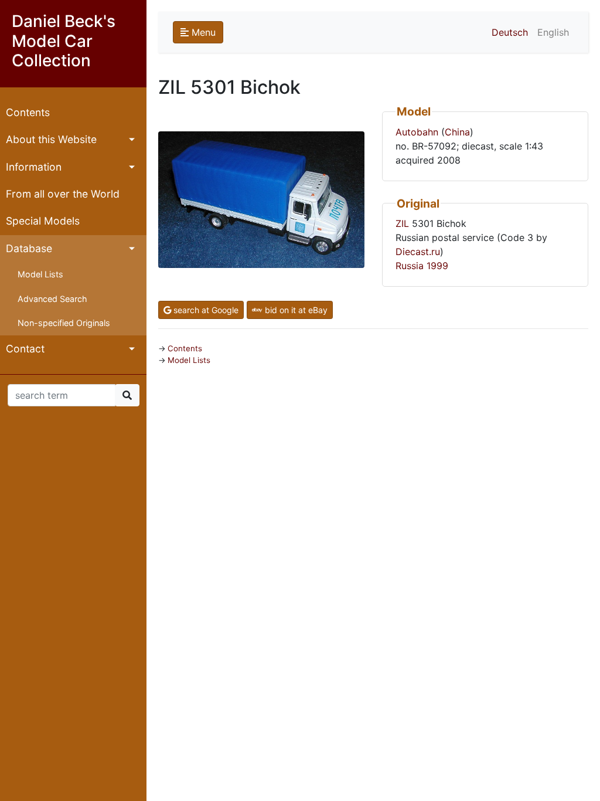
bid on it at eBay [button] (295, 310)
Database (29, 248)
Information (34, 167)
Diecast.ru (418, 251)
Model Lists (40, 274)
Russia (410, 265)
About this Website (51, 139)
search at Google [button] (204, 310)
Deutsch (510, 32)
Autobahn (417, 132)
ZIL (402, 223)
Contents (28, 112)
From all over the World (63, 194)
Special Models (43, 221)
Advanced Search (52, 299)
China (457, 132)
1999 (437, 265)
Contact (25, 348)
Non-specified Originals (64, 323)
